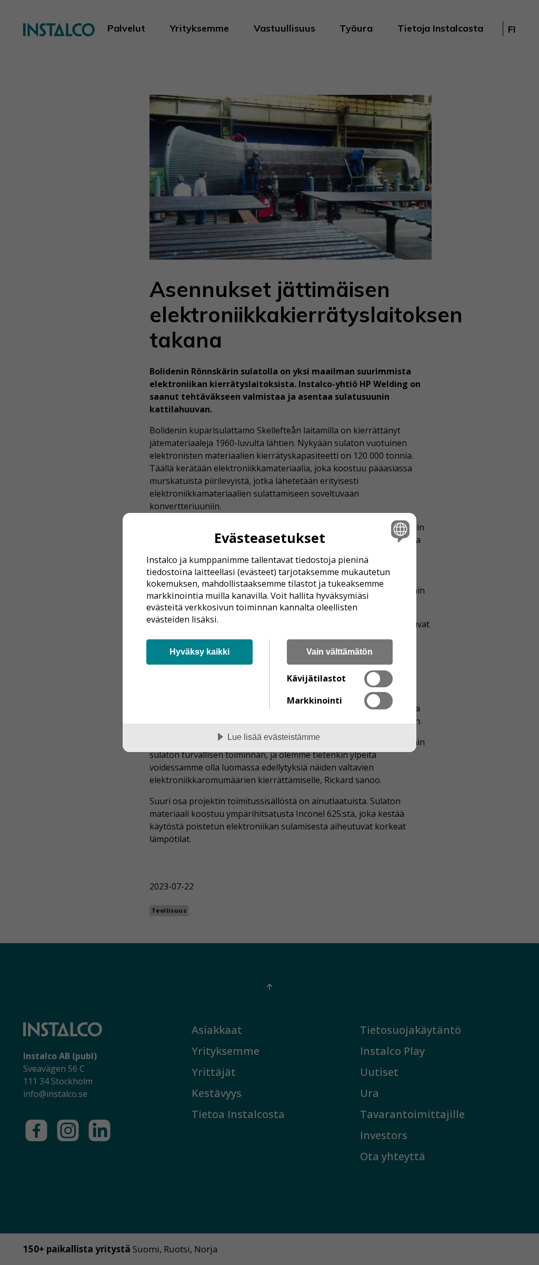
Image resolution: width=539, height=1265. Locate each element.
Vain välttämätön (339, 651)
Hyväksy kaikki (199, 651)
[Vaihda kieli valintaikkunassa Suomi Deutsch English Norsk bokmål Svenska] (399, 531)
